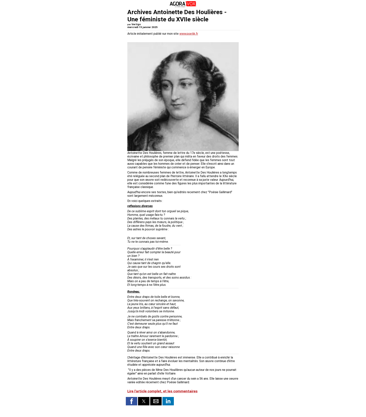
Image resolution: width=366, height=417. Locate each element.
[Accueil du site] (183, 6)
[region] (210, 253)
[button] (131, 401)
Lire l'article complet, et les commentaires (162, 391)
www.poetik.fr (188, 33)
